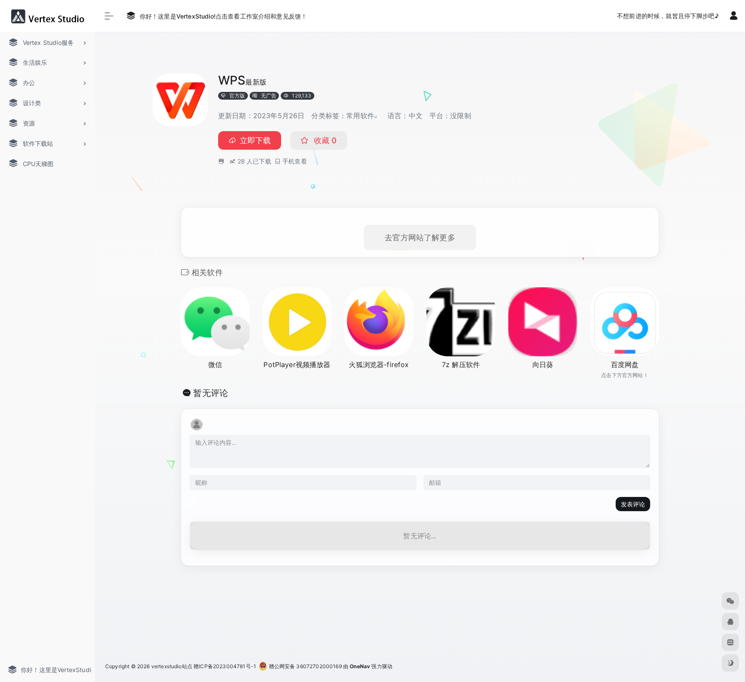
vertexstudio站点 (171, 666)
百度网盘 (625, 364)
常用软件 (360, 115)
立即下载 (255, 140)
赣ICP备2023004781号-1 (225, 666)
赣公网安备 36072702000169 (304, 666)
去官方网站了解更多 (420, 237)
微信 (215, 364)
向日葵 (542, 364)
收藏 (324, 140)
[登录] (733, 16)
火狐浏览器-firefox (379, 364)
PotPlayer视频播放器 (296, 364)
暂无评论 (210, 393)
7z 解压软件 (461, 364)
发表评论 (633, 504)
